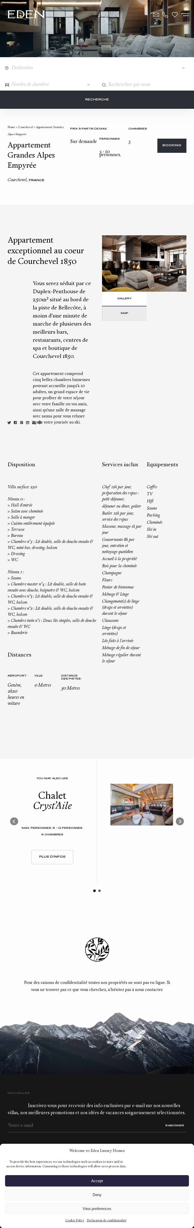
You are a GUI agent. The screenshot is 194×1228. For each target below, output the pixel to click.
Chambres (137, 129)
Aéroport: (17, 675)
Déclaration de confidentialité (106, 1220)
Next (180, 263)
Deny (97, 1195)
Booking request (171, 148)
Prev (14, 821)
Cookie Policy (74, 1220)
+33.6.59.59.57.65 (165, 15)
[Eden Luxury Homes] (26, 14)
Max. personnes (109, 134)
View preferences (97, 1208)
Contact (156, 15)
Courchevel (25, 127)
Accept (97, 1181)
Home (11, 127)
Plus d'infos (52, 857)
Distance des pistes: (71, 677)
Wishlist (175, 15)
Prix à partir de (84, 129)
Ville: (38, 675)
